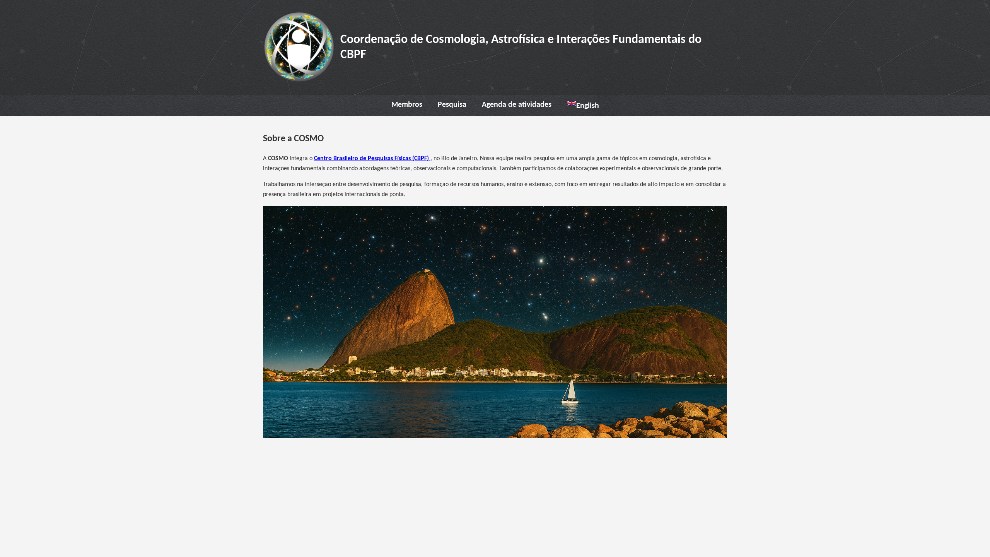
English (587, 106)
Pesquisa (452, 105)
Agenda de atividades (516, 105)
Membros (406, 105)
